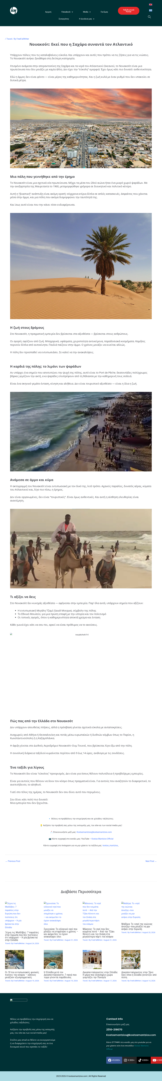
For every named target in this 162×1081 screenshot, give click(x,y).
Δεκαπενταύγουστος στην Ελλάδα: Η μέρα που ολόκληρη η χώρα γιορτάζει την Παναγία (100, 975)
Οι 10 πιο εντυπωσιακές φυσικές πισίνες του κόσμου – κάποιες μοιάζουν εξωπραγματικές (22, 975)
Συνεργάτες (64, 19)
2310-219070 (114, 1029)
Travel (9, 39)
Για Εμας (104, 12)
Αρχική (48, 12)
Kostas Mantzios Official (102, 839)
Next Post (151, 861)
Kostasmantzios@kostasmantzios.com (94, 832)
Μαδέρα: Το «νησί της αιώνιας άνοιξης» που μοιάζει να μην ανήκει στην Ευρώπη (136, 926)
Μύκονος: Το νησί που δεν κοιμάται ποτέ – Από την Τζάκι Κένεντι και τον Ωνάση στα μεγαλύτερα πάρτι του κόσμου (98, 932)
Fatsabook (66, 12)
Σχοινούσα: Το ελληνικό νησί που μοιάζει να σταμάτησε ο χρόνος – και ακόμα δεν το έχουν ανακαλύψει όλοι (61, 932)
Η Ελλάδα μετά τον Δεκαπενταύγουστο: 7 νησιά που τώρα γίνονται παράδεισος (60, 975)
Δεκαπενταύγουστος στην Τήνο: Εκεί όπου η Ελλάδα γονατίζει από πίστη (139, 975)
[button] (67, 11)
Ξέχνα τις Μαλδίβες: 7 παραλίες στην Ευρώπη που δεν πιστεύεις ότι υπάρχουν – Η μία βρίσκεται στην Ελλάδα (22, 936)
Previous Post (12, 861)
